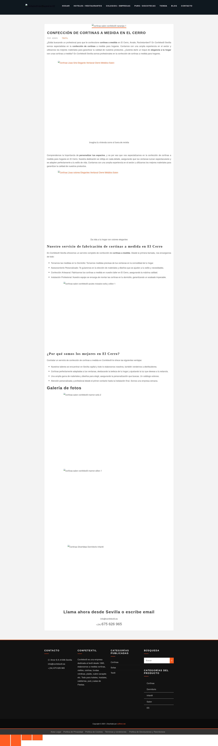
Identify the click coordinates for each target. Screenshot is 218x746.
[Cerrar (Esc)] (37, 737)
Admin (52, 38)
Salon (149, 701)
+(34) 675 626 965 (56, 667)
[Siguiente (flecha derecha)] (16, 743)
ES (148, 707)
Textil (65, 38)
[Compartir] (27, 737)
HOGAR (66, 6)
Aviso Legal (56, 731)
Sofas (113, 667)
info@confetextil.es (56, 663)
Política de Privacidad (73, 731)
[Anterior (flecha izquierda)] (5, 743)
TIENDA (163, 6)
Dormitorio (151, 689)
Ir (171, 660)
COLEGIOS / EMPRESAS (118, 6)
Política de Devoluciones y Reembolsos (147, 731)
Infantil (150, 695)
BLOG (174, 6)
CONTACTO (186, 6)
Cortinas (114, 662)
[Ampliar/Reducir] (5, 737)
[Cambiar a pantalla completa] (16, 737)
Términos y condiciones (115, 731)
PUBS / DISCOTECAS (145, 6)
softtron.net (121, 723)
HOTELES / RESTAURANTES (88, 6)
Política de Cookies (94, 731)
